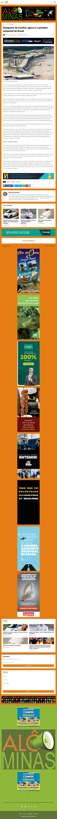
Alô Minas (33, 816)
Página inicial (6, 24)
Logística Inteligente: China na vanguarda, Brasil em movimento (28, 222)
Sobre (24, 813)
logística (13, 181)
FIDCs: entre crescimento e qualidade (45, 221)
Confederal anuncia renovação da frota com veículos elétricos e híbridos (10, 222)
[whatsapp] (32, 806)
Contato (36, 813)
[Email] (29, 185)
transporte (18, 181)
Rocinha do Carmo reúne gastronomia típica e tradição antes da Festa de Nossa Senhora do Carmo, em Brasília (40, 647)
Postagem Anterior (6, 246)
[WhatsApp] (23, 185)
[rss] (35, 806)
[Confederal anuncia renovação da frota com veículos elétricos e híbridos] (11, 214)
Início (20, 813)
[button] (2, 2)
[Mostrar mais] (32, 185)
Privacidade (30, 813)
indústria (12, 24)
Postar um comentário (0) (28, 240)
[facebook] (22, 806)
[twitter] (25, 806)
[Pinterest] (26, 185)
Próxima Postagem (50, 246)
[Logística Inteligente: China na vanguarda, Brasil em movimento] (28, 214)
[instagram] (28, 806)
